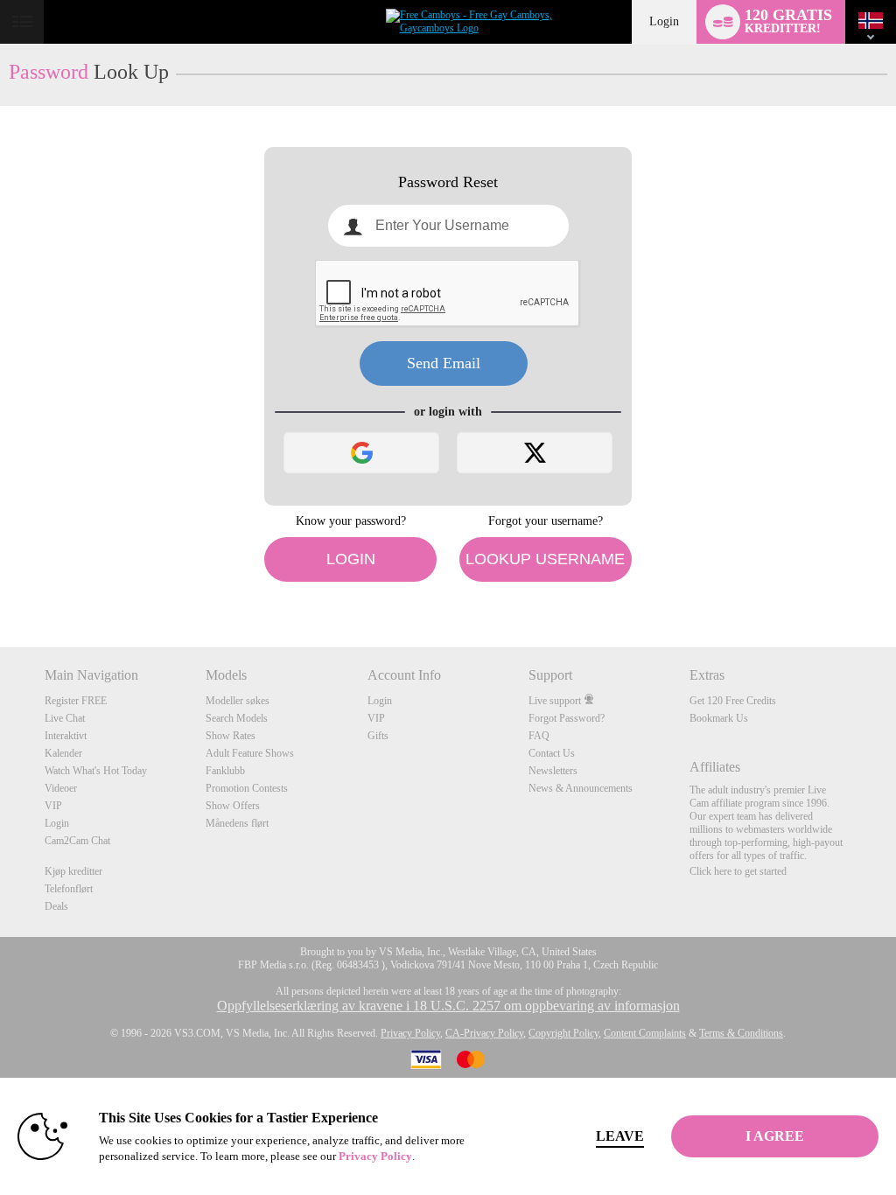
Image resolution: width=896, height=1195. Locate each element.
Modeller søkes (238, 701)
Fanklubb (225, 771)
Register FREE (76, 701)
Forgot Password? (566, 718)
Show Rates (231, 736)
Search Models (237, 718)
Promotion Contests (247, 788)
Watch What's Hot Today (96, 771)
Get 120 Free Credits (733, 701)
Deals (56, 906)
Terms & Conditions (741, 1033)
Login (664, 21)
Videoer (61, 788)
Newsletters (553, 771)
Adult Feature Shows (250, 753)
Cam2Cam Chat (77, 841)
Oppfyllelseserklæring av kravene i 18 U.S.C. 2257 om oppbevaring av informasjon (448, 1005)
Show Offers (233, 806)
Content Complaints (645, 1033)
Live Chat (65, 718)
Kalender (63, 753)
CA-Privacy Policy (484, 1033)
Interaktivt (66, 736)
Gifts (378, 736)
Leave (620, 1136)
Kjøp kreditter (73, 871)
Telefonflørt (69, 889)
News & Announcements (580, 788)
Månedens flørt (237, 823)
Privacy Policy (410, 1033)
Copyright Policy (563, 1033)
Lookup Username (545, 559)
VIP (53, 806)
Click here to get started (738, 871)
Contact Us (551, 753)
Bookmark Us (719, 718)
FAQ (539, 736)
